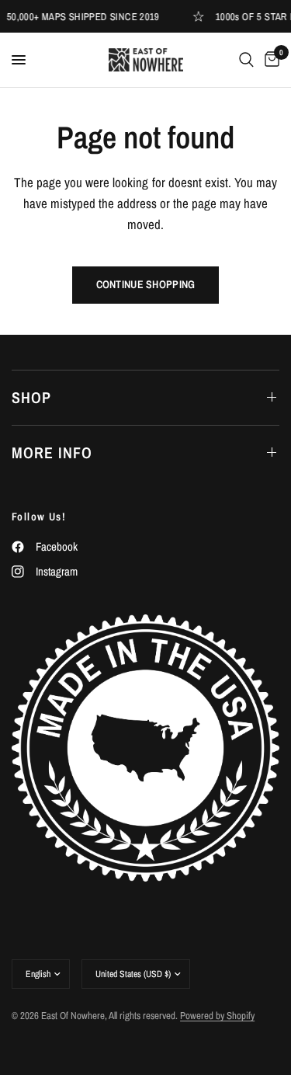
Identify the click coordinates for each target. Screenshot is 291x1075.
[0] (269, 60)
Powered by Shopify (217, 1015)
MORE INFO (52, 452)
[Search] (246, 60)
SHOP (31, 397)
